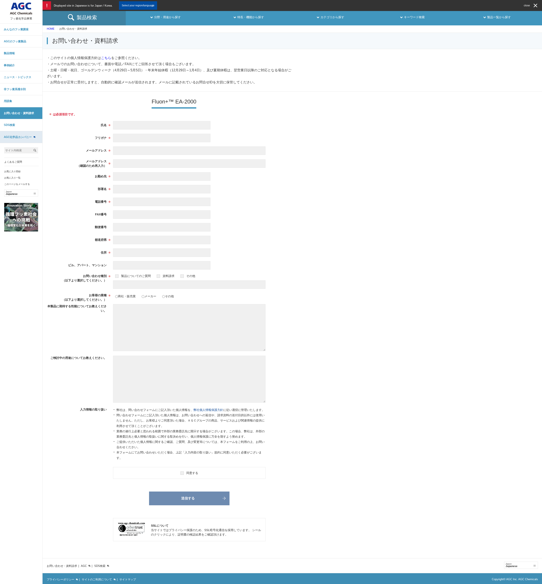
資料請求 (168, 276)
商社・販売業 (127, 296)
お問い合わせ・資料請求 (19, 113)
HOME (50, 29)
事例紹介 (9, 65)
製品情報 (9, 53)
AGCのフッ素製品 (15, 41)
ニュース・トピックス (17, 77)
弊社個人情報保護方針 (208, 410)
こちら (106, 58)
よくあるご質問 (13, 161)
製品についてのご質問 (136, 276)
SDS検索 (9, 125)
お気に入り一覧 (12, 177)
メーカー (150, 296)
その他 (190, 276)
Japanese (12, 193)
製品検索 (87, 17)
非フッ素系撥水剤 (15, 89)
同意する (192, 473)
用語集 (8, 101)
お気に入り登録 (12, 171)
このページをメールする (17, 184)
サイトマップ (127, 579)
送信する (188, 498)
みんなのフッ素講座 (16, 29)
